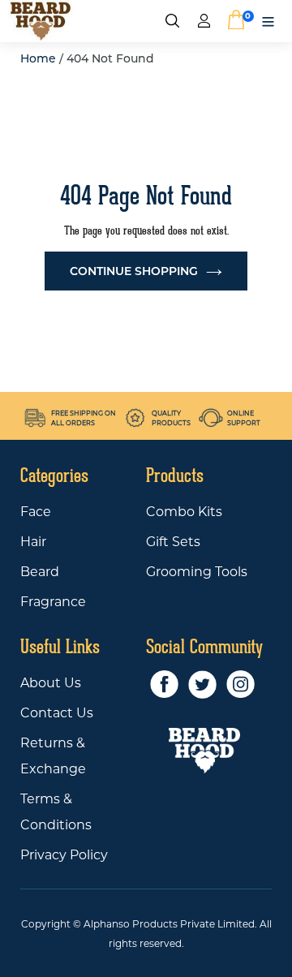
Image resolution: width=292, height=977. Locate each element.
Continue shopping (134, 271)
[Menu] (268, 21)
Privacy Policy (64, 855)
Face (35, 511)
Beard (39, 571)
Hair (33, 541)
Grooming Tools (196, 571)
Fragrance (53, 601)
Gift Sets (173, 541)
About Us (50, 683)
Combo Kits (184, 511)
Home (38, 58)
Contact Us (56, 713)
